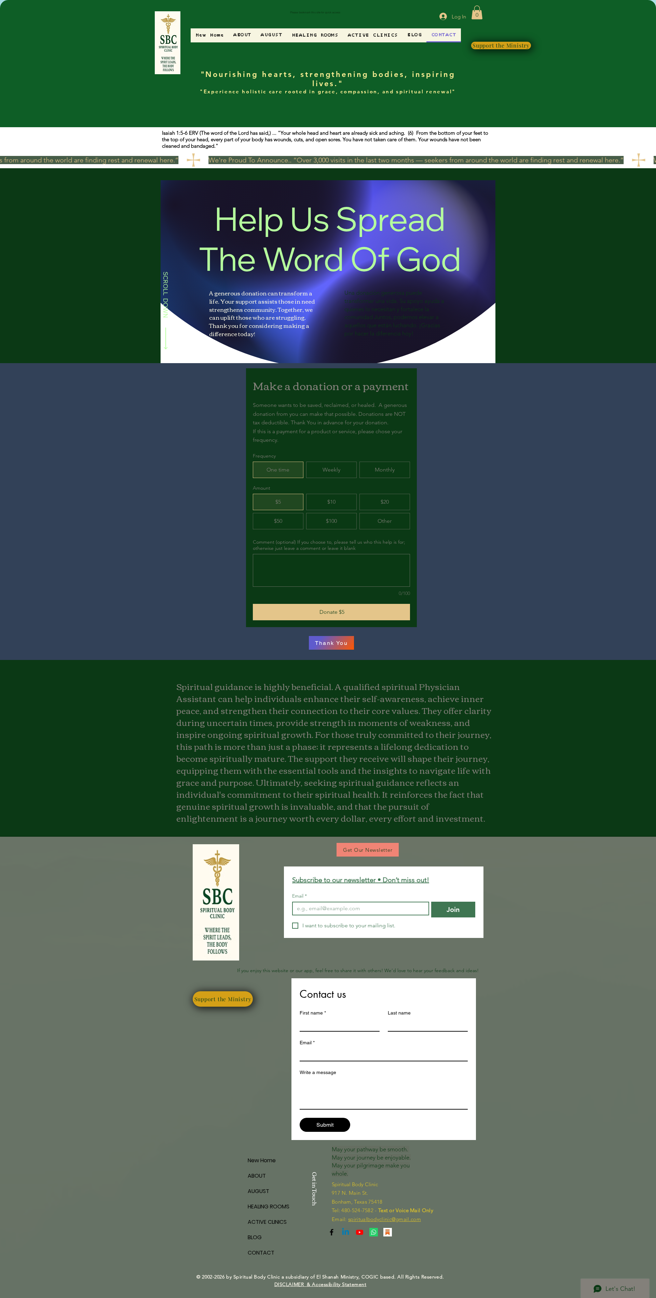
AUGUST (258, 1191)
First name (313, 1013)
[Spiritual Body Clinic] (345, 1232)
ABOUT (257, 1176)
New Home (262, 1160)
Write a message (318, 1072)
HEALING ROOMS (268, 1206)
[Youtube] (359, 1232)
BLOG (255, 1237)
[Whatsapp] (373, 1232)
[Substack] (331, 1232)
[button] (477, 12)
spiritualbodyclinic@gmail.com (384, 1219)
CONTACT (261, 1253)
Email (299, 896)
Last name (399, 1013)
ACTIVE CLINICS (267, 1222)
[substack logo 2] (387, 1232)
